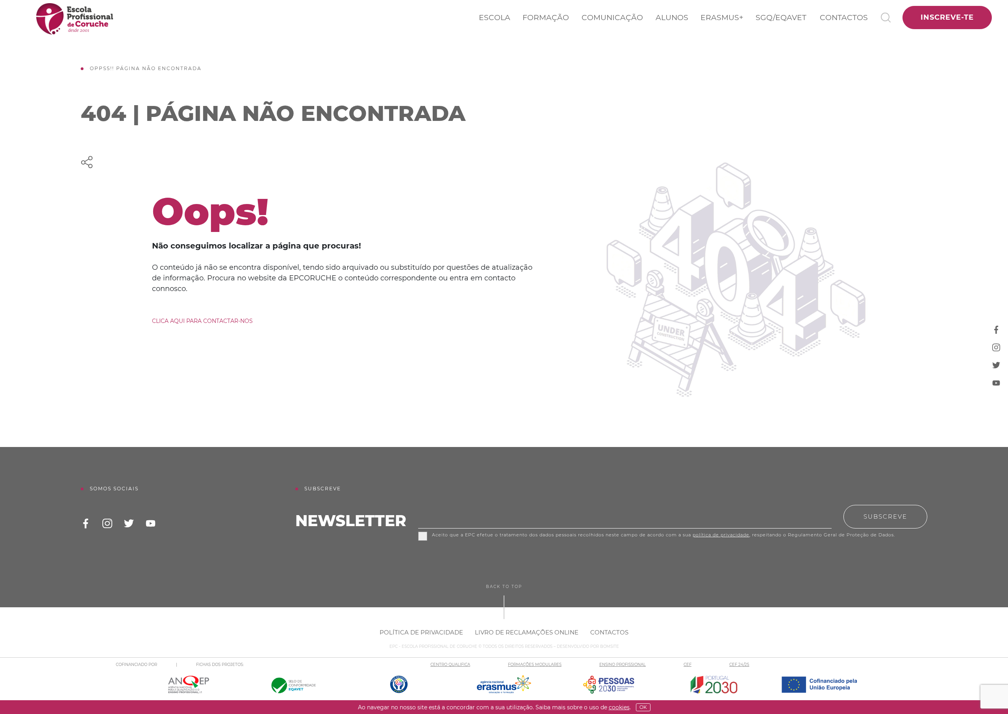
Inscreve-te (947, 17)
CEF (687, 664)
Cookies (619, 707)
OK (643, 707)
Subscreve (885, 516)
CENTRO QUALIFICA (450, 664)
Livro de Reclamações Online (526, 632)
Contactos (844, 17)
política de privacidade (721, 535)
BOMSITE (609, 646)
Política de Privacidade (421, 632)
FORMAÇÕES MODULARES (534, 664)
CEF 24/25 (739, 664)
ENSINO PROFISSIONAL (622, 664)
